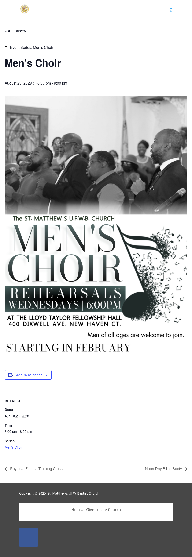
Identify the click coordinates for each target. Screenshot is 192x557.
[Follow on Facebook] (28, 537)
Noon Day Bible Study (164, 468)
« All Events (15, 31)
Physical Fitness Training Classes (37, 468)
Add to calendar (29, 374)
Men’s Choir (13, 447)
